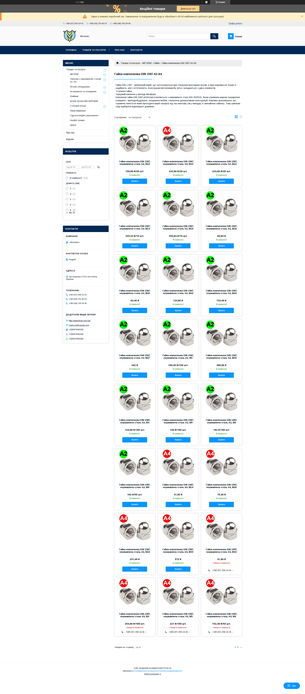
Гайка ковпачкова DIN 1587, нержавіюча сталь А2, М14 (134, 227)
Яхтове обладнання (80, 86)
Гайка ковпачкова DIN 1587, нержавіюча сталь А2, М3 (178, 356)
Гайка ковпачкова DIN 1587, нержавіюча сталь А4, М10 (178, 162)
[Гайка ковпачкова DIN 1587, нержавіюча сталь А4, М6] (221, 594)
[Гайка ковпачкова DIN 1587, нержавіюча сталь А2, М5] (178, 400)
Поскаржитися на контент (145, 671)
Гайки (156, 63)
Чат (294, 685)
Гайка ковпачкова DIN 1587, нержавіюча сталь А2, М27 (134, 356)
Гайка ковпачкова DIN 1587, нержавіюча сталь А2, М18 (221, 227)
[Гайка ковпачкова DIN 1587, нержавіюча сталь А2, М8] (135, 465)
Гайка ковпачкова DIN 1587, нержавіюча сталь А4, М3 (134, 615)
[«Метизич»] (69, 42)
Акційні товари (77, 120)
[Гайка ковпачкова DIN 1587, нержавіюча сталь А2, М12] (221, 141)
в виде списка (240, 117)
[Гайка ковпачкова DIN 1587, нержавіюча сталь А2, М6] (221, 400)
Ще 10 (72, 212)
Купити (135, 181)
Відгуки (70, 139)
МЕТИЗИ (147, 63)
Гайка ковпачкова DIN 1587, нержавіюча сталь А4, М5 (178, 615)
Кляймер (74, 96)
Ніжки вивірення (78, 110)
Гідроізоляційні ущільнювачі (84, 115)
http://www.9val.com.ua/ (80, 320)
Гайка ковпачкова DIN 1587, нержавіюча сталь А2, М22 (178, 291)
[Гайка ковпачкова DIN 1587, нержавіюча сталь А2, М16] (178, 206)
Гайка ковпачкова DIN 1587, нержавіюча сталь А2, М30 (221, 356)
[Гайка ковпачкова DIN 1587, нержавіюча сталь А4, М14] (178, 465)
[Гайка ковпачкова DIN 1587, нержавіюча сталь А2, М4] (135, 400)
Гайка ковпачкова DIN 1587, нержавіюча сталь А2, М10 (134, 162)
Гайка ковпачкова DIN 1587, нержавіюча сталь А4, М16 (221, 550)
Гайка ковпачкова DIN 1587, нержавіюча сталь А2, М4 (134, 421)
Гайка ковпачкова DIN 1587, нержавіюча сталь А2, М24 (221, 291)
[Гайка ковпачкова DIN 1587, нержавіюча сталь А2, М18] (221, 206)
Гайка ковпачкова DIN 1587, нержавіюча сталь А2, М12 (221, 162)
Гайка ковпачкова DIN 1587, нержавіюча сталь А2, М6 (221, 421)
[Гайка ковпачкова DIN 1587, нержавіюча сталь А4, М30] (178, 529)
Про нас (120, 50)
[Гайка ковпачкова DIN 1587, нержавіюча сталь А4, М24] (135, 529)
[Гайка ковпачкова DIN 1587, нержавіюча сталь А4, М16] (221, 529)
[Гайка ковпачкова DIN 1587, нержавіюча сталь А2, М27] (135, 335)
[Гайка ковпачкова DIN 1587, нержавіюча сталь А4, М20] (221, 465)
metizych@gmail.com (79, 325)
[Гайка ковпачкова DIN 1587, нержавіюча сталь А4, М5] (178, 594)
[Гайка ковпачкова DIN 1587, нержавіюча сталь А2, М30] (221, 335)
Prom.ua (167, 668)
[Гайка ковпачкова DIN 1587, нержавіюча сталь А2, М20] (135, 271)
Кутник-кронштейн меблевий (84, 101)
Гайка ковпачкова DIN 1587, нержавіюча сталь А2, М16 (178, 227)
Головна (71, 50)
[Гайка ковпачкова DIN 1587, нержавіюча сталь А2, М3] (178, 335)
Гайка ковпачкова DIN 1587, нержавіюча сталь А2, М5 (178, 421)
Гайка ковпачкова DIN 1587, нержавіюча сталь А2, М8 (134, 486)
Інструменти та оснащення (83, 91)
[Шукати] (214, 36)
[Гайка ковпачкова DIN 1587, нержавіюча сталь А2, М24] (221, 271)
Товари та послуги (94, 50)
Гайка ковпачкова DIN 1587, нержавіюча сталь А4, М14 (178, 486)
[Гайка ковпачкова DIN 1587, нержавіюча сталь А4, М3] (135, 594)
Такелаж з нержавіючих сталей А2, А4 (85, 80)
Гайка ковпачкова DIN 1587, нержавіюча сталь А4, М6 (221, 615)
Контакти (136, 50)
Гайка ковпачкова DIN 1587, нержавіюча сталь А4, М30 (178, 550)
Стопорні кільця (78, 106)
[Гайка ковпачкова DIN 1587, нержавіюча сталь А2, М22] (178, 271)
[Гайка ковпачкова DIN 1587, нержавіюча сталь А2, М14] (135, 206)
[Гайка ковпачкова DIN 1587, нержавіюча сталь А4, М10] (178, 141)
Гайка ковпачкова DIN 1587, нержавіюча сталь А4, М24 (134, 550)
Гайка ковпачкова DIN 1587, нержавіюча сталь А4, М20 (221, 486)
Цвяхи (73, 125)
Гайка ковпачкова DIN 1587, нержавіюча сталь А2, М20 (134, 291)
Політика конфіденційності (170, 671)
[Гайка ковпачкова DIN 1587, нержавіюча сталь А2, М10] (135, 141)
